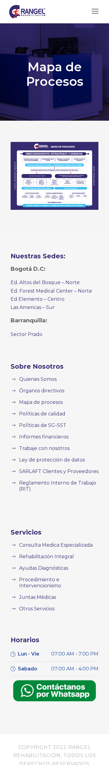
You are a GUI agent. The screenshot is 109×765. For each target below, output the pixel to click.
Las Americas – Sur (33, 307)
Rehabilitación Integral (46, 556)
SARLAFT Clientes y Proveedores (58, 471)
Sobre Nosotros (37, 366)
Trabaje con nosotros (44, 448)
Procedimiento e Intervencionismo (40, 583)
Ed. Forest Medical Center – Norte (51, 291)
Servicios (26, 532)
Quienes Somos (38, 379)
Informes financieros (43, 437)
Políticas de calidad (42, 414)
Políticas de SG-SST (42, 425)
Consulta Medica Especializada (56, 545)
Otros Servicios (36, 609)
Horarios (25, 640)
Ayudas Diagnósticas (43, 568)
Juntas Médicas (37, 597)
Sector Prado (26, 334)
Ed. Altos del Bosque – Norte (45, 282)
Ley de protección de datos (52, 460)
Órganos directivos (41, 391)
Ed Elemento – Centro (37, 299)
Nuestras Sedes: (38, 256)
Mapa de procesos (41, 402)
